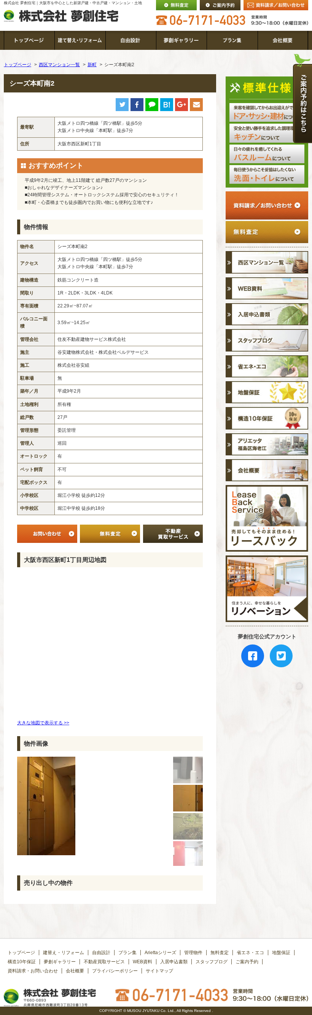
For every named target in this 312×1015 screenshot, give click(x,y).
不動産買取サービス (104, 961)
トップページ (17, 64)
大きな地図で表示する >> (43, 722)
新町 (92, 64)
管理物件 (193, 952)
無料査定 (219, 952)
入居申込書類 (174, 961)
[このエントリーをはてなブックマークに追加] (166, 107)
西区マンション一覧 (59, 64)
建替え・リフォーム (63, 952)
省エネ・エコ (250, 952)
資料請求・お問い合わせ (33, 971)
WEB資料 (142, 961)
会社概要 (75, 971)
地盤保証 (281, 952)
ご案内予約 (247, 961)
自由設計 (101, 952)
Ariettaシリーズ (160, 952)
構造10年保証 (22, 961)
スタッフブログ (212, 961)
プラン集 (127, 952)
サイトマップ (159, 971)
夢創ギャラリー (60, 961)
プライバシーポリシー (115, 971)
